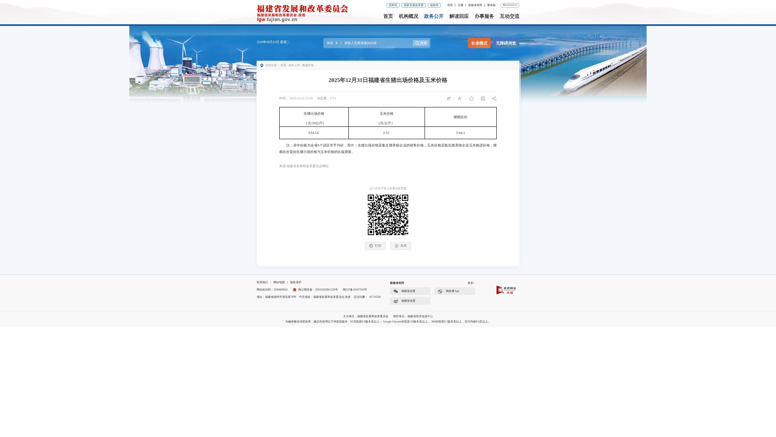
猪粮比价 (460, 117)
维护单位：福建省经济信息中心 (413, 316)
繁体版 (491, 5)
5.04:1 (460, 133)
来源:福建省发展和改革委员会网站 (304, 166)
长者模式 (479, 43)
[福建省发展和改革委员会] (302, 13)
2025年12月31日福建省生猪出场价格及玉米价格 (388, 80)
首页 (388, 16)
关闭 (403, 245)
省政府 (434, 5)
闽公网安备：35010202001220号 (318, 289)
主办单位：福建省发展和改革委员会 (365, 316)
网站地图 (279, 282)
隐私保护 (296, 282)
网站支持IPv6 (510, 5)
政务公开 (434, 16)
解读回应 (459, 16)
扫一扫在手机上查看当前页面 (388, 188)
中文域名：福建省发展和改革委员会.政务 (325, 296)
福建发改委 (408, 291)
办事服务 (484, 16)
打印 (378, 245)
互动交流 (509, 16)
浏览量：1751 (326, 98)
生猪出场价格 (314, 114)
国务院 (393, 5)
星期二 (285, 42)
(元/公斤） (387, 123)
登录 (450, 5)
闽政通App (452, 291)
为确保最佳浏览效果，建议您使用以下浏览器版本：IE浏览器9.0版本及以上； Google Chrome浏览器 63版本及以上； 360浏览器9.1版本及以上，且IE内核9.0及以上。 (388, 321)
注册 (460, 5)
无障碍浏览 (506, 43)
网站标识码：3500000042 (272, 289)
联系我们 (262, 282)
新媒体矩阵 (475, 5)
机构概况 (408, 16)
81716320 (375, 296)
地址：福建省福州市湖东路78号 (276, 296)
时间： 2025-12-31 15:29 (296, 98)
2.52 (386, 133)
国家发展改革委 (414, 5)
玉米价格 (386, 114)
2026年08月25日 (268, 42)
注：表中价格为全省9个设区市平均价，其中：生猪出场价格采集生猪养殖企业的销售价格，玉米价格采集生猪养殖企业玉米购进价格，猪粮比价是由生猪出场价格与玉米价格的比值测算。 (388, 148)
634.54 (314, 133)
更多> (471, 282)
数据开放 (308, 65)
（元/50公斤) (314, 123)
